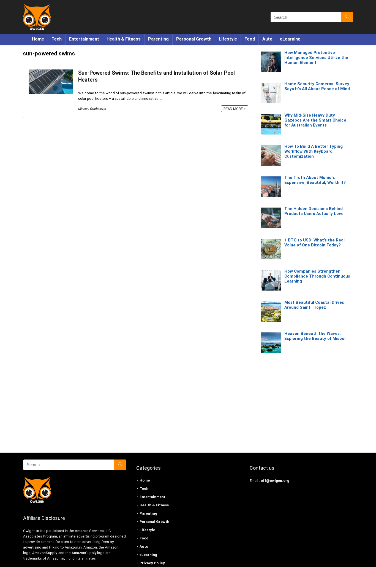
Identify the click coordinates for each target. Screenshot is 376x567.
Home (38, 39)
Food (249, 39)
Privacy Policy (152, 563)
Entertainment (84, 39)
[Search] (347, 17)
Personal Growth (193, 39)
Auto (267, 39)
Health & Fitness (124, 39)
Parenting (158, 39)
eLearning (290, 39)
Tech (56, 39)
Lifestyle (228, 39)
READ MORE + (235, 109)
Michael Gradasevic (92, 109)
